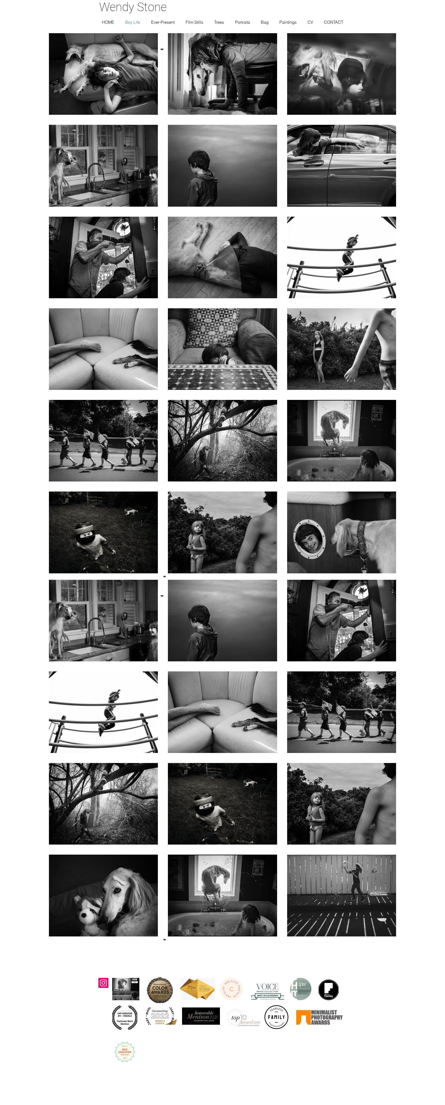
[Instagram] (103, 983)
